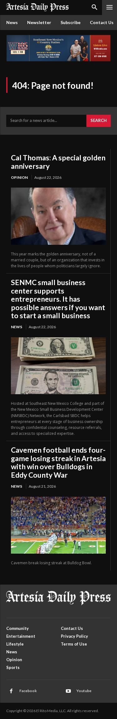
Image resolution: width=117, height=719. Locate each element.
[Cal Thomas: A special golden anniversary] (58, 216)
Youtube (83, 690)
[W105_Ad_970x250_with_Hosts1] (58, 60)
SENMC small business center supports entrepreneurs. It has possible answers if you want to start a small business (58, 299)
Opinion (19, 177)
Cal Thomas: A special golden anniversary (58, 161)
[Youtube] (68, 691)
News (16, 326)
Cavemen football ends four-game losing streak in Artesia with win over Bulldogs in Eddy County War (58, 462)
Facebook (28, 690)
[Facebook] (11, 691)
